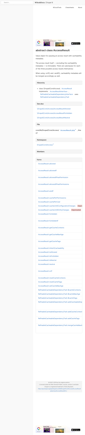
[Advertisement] (59, 23)
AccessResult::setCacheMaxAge (50, 286)
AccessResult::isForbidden (48, 256)
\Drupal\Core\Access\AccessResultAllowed (53, 109)
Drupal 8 (49, 2)
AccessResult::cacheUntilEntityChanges (53, 210)
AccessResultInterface (58, 91)
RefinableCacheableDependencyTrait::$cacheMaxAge (59, 294)
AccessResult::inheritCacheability (51, 248)
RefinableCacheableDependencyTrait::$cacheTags (57, 298)
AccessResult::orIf (45, 271)
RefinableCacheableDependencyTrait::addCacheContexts (60, 312)
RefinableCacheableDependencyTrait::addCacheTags (59, 318)
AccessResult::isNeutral (47, 260)
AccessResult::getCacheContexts (51, 228)
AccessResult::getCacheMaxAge (50, 234)
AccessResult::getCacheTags (49, 241)
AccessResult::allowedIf (47, 170)
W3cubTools (57, 7)
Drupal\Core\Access (45, 145)
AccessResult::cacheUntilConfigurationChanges (56, 206)
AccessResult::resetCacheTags (50, 282)
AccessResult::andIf (45, 191)
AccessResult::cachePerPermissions (52, 198)
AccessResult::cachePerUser (49, 202)
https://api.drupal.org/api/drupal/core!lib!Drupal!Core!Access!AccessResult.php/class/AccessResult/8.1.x (59, 390)
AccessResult (67, 88)
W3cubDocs (40, 2)
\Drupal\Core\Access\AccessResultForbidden (54, 113)
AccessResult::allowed (47, 164)
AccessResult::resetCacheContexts (52, 278)
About (80, 7)
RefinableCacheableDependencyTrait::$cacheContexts (59, 290)
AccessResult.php (67, 130)
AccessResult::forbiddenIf (48, 221)
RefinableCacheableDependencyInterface (56, 94)
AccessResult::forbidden (47, 214)
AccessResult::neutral (46, 264)
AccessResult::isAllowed (47, 252)
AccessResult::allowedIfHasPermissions (53, 184)
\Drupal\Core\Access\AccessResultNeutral (53, 118)
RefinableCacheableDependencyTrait (54, 97)
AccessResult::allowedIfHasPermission (53, 177)
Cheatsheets (69, 7)
